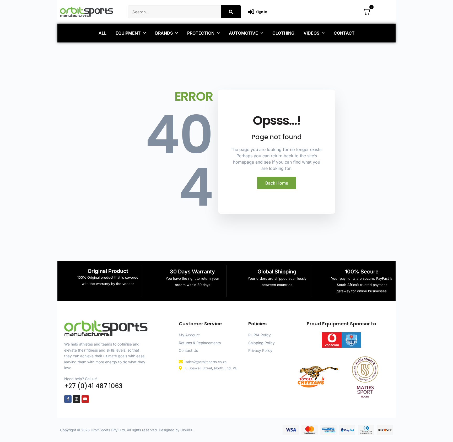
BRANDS (164, 33)
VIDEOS (311, 33)
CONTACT (344, 33)
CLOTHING (283, 33)
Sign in (261, 12)
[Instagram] (76, 399)
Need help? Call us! (80, 378)
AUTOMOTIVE (243, 33)
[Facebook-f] (68, 399)
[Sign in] (251, 12)
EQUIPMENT (128, 33)
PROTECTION (200, 33)
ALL (102, 33)
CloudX (186, 430)
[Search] (231, 11)
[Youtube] (85, 399)
